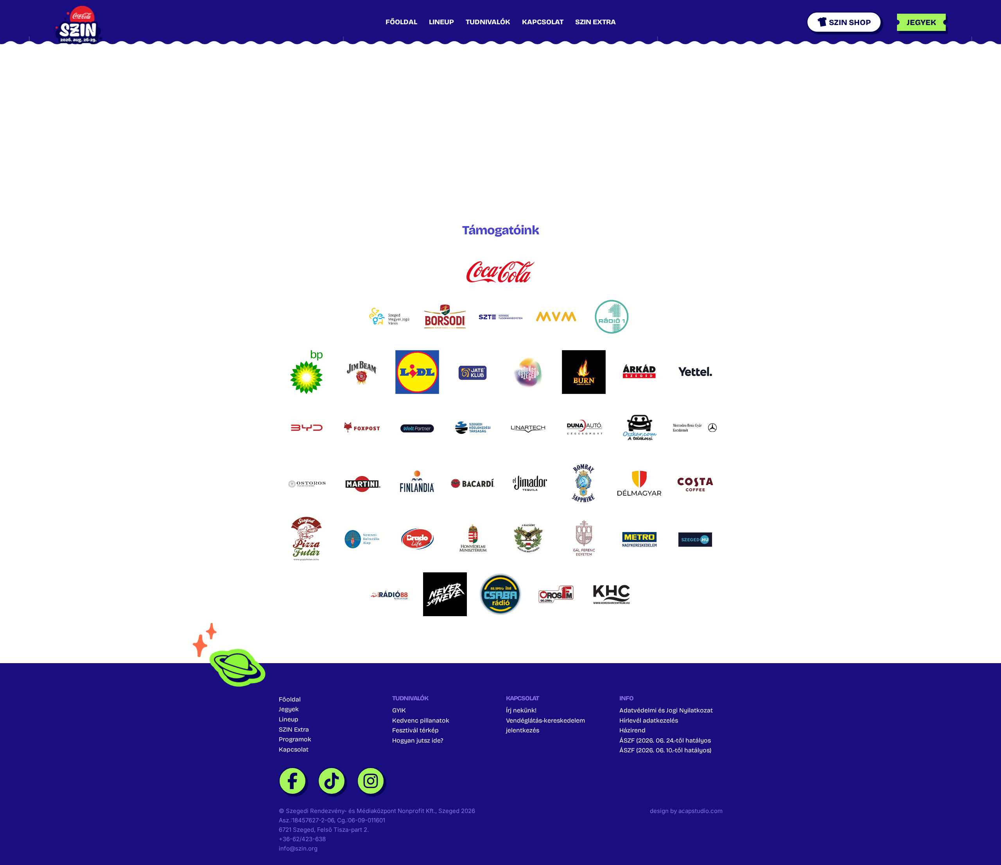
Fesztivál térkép (415, 730)
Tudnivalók (488, 22)
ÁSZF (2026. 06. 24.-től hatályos (665, 740)
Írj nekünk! (521, 710)
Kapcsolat (542, 22)
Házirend (632, 730)
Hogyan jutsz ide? (417, 740)
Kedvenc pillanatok (420, 720)
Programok (295, 739)
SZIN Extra (595, 22)
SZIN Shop (850, 22)
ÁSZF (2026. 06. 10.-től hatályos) (665, 750)
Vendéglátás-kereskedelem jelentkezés (545, 725)
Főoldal (401, 22)
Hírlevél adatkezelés (648, 720)
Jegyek (289, 709)
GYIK (399, 710)
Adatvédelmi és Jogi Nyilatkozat (666, 710)
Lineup (441, 22)
